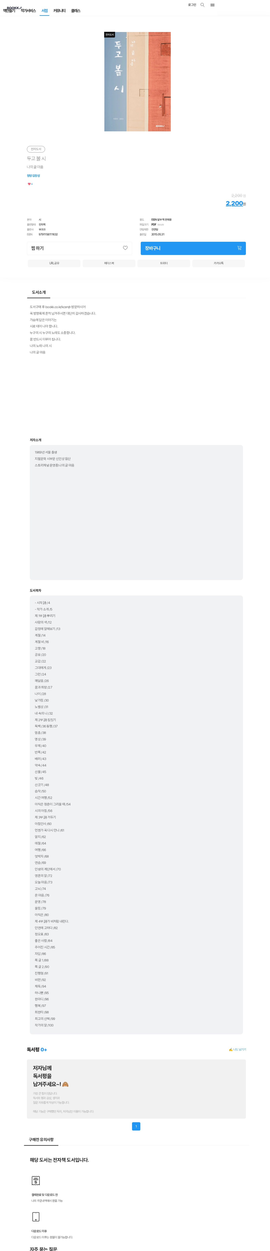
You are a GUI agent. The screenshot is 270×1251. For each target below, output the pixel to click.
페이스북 (109, 262)
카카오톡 (218, 262)
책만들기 (7, 12)
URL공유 (54, 262)
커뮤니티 (50, 12)
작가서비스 (24, 12)
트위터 (163, 262)
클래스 (64, 12)
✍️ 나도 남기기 (237, 1048)
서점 (38, 12)
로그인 (198, 5)
